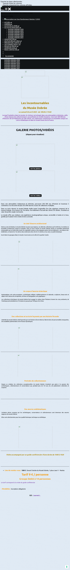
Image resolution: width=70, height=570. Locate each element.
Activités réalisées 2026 (16, 29)
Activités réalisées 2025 (16, 31)
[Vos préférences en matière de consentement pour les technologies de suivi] (67, 567)
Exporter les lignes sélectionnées (11, 1)
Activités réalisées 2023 (16, 34)
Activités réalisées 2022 (16, 36)
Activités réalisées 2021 (16, 37)
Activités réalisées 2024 (16, 32)
